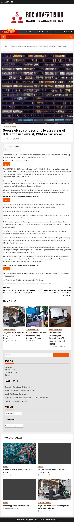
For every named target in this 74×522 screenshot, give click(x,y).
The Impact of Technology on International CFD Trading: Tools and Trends (57, 338)
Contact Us (8, 367)
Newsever (43, 520)
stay (46, 283)
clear (14, 283)
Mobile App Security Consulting (15, 394)
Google (36, 283)
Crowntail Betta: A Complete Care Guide (18, 387)
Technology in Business (9, 126)
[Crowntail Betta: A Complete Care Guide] (19, 453)
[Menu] (8, 37)
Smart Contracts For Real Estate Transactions (32, 32)
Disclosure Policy (11, 372)
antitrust (9, 283)
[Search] (71, 37)
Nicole (7, 139)
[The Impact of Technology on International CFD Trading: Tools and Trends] (60, 316)
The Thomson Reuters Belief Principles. (29, 280)
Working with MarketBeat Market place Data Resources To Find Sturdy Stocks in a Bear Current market (55, 291)
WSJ (50, 283)
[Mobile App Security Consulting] (19, 489)
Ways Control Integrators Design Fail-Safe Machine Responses (13, 335)
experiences (29, 283)
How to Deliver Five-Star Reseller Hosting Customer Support (36, 335)
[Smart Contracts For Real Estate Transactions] (54, 453)
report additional (34, 186)
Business (5, 466)
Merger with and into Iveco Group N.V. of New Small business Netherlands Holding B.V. (19, 290)
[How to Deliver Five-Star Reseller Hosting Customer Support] (37, 316)
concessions (20, 283)
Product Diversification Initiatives (16, 401)
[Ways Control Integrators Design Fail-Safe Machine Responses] (14, 316)
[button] (8, 37)
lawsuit (42, 283)
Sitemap (7, 375)
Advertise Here (10, 370)
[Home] (4, 37)
